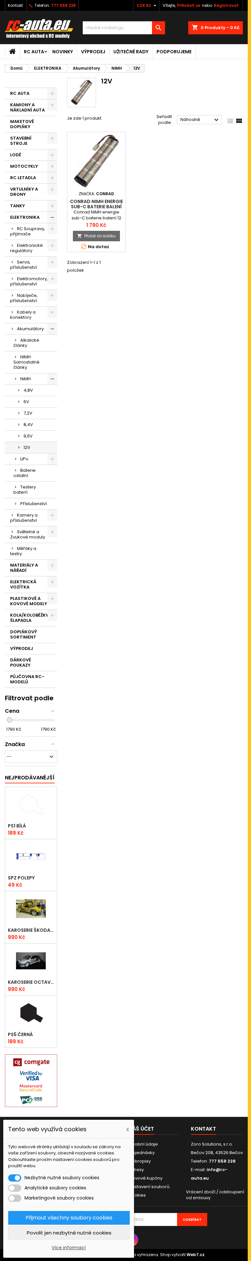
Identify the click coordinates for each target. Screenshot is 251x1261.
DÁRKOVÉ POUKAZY (20, 662)
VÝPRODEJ (93, 51)
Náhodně (200, 120)
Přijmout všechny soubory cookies (68, 1217)
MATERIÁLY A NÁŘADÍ (24, 567)
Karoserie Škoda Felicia (31, 930)
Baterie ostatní (24, 473)
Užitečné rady (130, 51)
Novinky (62, 51)
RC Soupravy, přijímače (27, 231)
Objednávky (142, 1153)
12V (27, 447)
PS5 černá (20, 1034)
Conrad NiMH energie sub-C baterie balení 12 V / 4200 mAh (96, 206)
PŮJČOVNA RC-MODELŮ (27, 679)
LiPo (24, 459)
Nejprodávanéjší (30, 777)
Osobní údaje (143, 1144)
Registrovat (226, 5)
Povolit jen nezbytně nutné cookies (69, 1232)
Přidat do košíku (96, 236)
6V (26, 402)
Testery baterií (24, 489)
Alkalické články (26, 343)
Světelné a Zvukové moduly (27, 534)
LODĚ (15, 155)
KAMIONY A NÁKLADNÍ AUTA (27, 107)
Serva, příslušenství (23, 264)
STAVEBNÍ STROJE (20, 140)
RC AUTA (34, 51)
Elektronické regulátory (26, 248)
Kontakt (15, 5)
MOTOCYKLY (24, 166)
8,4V (28, 424)
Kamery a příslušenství (24, 517)
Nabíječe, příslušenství (24, 298)
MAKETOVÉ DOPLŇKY (22, 124)
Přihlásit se (188, 5)
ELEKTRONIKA (25, 217)
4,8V (28, 390)
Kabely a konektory (23, 314)
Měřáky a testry (23, 551)
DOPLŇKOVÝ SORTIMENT (23, 634)
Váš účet (141, 1129)
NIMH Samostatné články (26, 362)
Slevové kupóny (145, 1178)
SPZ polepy (21, 877)
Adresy (136, 1170)
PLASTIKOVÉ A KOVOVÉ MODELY (28, 601)
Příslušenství (33, 504)
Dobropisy (140, 1161)
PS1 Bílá (17, 825)
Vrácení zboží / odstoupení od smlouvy (215, 1195)
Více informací (69, 1247)
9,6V (28, 436)
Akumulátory (30, 329)
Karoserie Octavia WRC (31, 982)
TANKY (17, 206)
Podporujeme (174, 51)
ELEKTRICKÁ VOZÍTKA (23, 584)
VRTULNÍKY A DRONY (24, 191)
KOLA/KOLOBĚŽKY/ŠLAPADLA (30, 617)
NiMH (25, 379)
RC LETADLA (23, 178)
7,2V (28, 413)
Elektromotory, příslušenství (29, 281)
